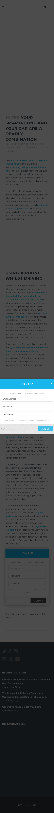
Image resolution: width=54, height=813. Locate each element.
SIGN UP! (45, 429)
